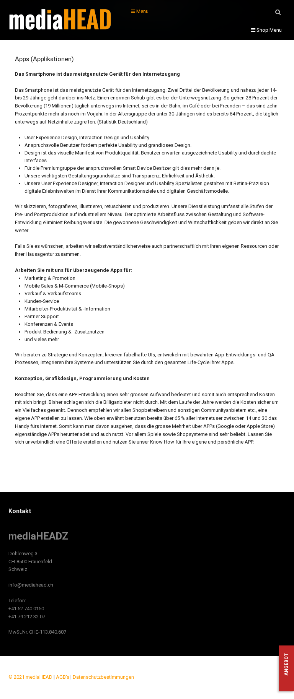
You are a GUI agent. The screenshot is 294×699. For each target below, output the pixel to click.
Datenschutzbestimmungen (103, 677)
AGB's (62, 677)
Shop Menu (268, 30)
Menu (142, 11)
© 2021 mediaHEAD (30, 677)
